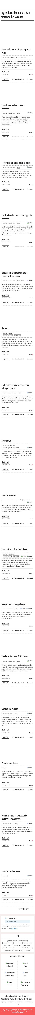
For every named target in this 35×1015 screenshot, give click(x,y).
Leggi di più (5, 79)
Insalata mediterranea (11, 871)
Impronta (25, 996)
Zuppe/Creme (17, 335)
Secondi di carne (9, 950)
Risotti (26, 947)
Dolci (30, 943)
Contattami (5, 999)
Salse (31, 947)
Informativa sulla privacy (13, 996)
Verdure (11, 335)
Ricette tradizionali (18, 947)
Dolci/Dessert (9, 976)
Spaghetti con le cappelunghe (14, 604)
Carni (25, 966)
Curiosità (25, 943)
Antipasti (5, 335)
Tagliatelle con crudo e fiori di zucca (16, 163)
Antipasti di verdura (8, 943)
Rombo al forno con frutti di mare (15, 656)
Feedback (14, 929)
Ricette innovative (7, 947)
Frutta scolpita (8, 945)
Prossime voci (23, 909)
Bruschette (6, 441)
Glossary (29, 999)
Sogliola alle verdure (10, 709)
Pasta (18, 113)
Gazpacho (6, 328)
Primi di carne (17, 945)
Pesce (18, 223)
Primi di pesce (26, 945)
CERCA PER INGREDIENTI (17, 999)
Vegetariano (16, 447)
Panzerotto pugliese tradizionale (15, 549)
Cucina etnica (18, 943)
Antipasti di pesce (23, 940)
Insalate (20, 500)
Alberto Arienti (5, 72)
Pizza (10, 447)
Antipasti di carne (12, 940)
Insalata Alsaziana (9, 495)
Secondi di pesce (18, 950)
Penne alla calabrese (10, 763)
